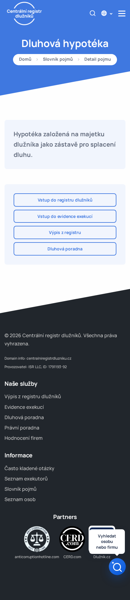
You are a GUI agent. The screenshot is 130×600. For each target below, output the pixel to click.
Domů (25, 59)
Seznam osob (20, 499)
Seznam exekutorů (26, 478)
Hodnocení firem (24, 438)
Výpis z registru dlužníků (33, 396)
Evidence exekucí (24, 407)
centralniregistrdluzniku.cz (49, 358)
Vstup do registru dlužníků (65, 200)
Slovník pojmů (58, 59)
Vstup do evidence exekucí (64, 216)
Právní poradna (22, 427)
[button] (106, 13)
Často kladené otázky (29, 468)
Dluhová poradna (65, 249)
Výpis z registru (65, 232)
